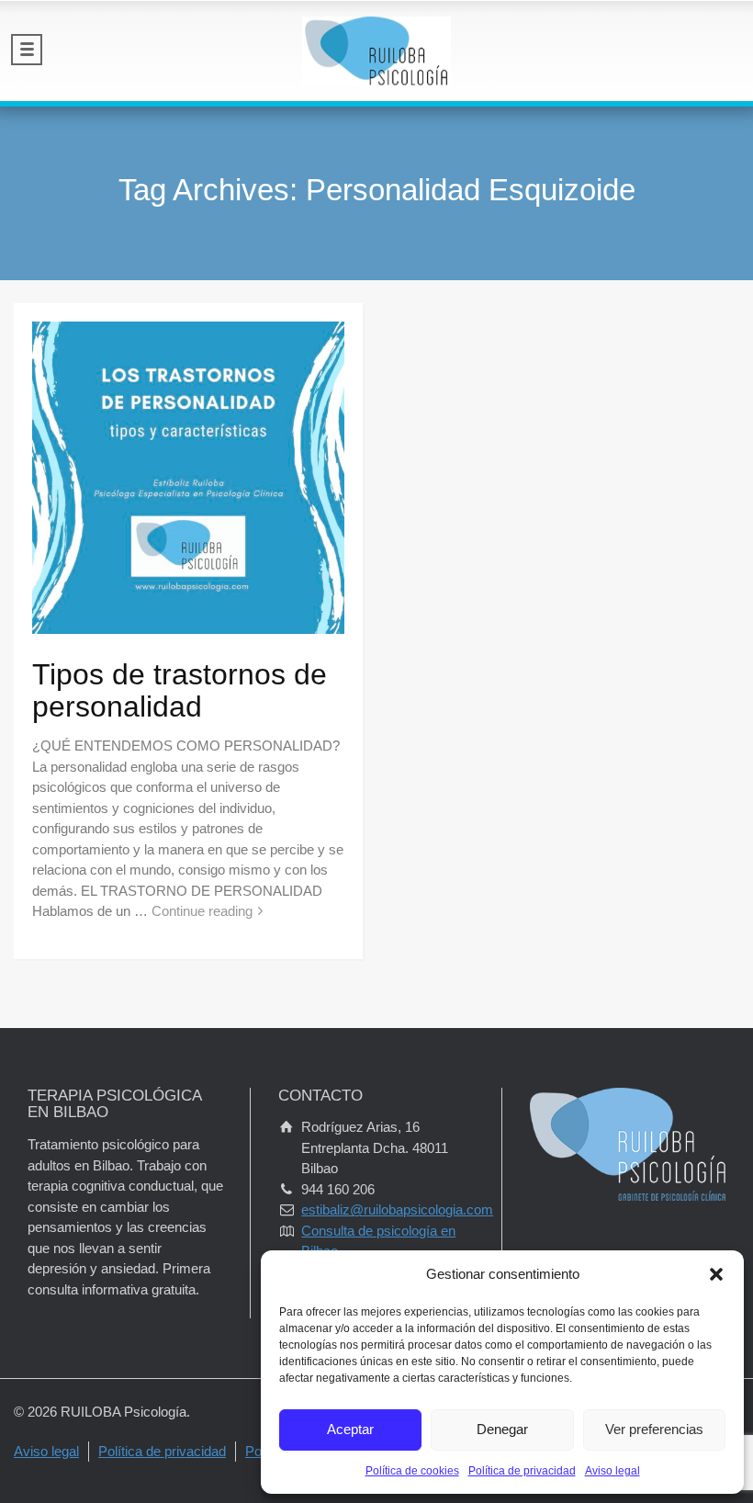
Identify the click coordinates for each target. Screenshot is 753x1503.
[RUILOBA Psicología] (376, 50)
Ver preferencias (654, 1429)
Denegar (502, 1429)
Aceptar (350, 1429)
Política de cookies (412, 1470)
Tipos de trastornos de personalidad (179, 690)
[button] (716, 1274)
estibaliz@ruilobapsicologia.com (397, 1209)
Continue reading (202, 911)
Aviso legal (612, 1470)
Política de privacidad (522, 1470)
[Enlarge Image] (188, 478)
